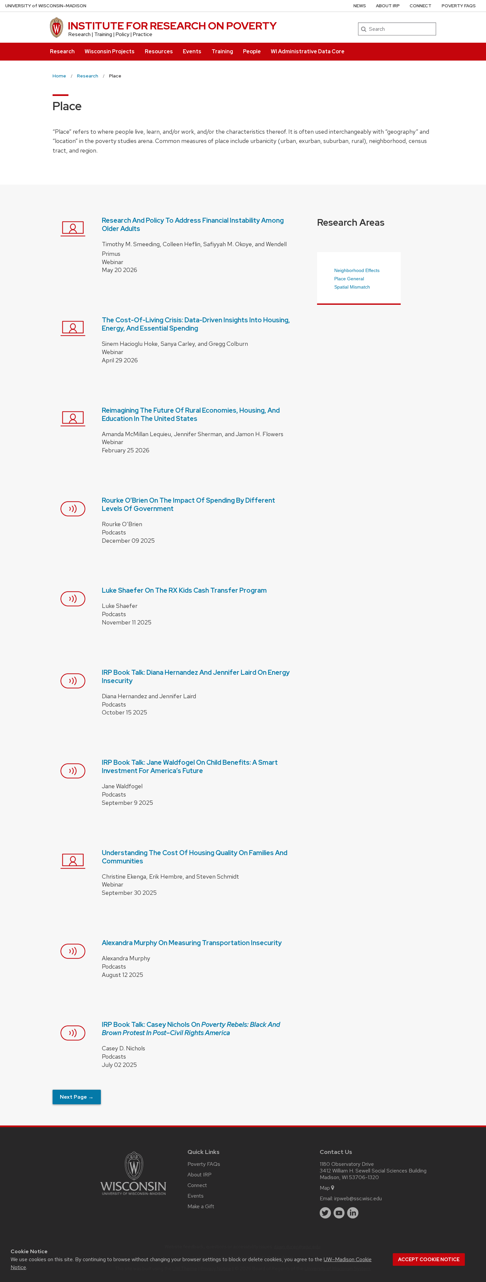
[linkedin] (352, 1212)
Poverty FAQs (459, 6)
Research (62, 51)
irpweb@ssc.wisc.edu (358, 1198)
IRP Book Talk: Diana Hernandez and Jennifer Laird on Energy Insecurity (196, 676)
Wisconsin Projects (110, 51)
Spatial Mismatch (352, 287)
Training (222, 51)
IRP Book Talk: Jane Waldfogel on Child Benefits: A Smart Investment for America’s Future (190, 766)
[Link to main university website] (133, 1196)
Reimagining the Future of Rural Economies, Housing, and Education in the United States (191, 414)
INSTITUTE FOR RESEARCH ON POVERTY (172, 26)
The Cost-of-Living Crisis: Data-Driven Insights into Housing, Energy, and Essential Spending (196, 324)
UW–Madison (45, 6)
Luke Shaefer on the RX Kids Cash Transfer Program (184, 590)
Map (325, 1187)
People (252, 51)
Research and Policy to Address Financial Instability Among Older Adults (193, 224)
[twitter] (325, 1212)
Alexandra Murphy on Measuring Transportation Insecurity (192, 943)
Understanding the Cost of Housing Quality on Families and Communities (194, 856)
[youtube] (339, 1212)
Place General (349, 278)
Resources (159, 51)
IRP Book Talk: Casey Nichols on (191, 1028)
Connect (420, 6)
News (359, 6)
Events (192, 51)
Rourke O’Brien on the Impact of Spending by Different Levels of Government (188, 504)
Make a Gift (200, 1206)
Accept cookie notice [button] (429, 1259)
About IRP (388, 6)
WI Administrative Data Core (307, 51)
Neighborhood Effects (357, 270)
